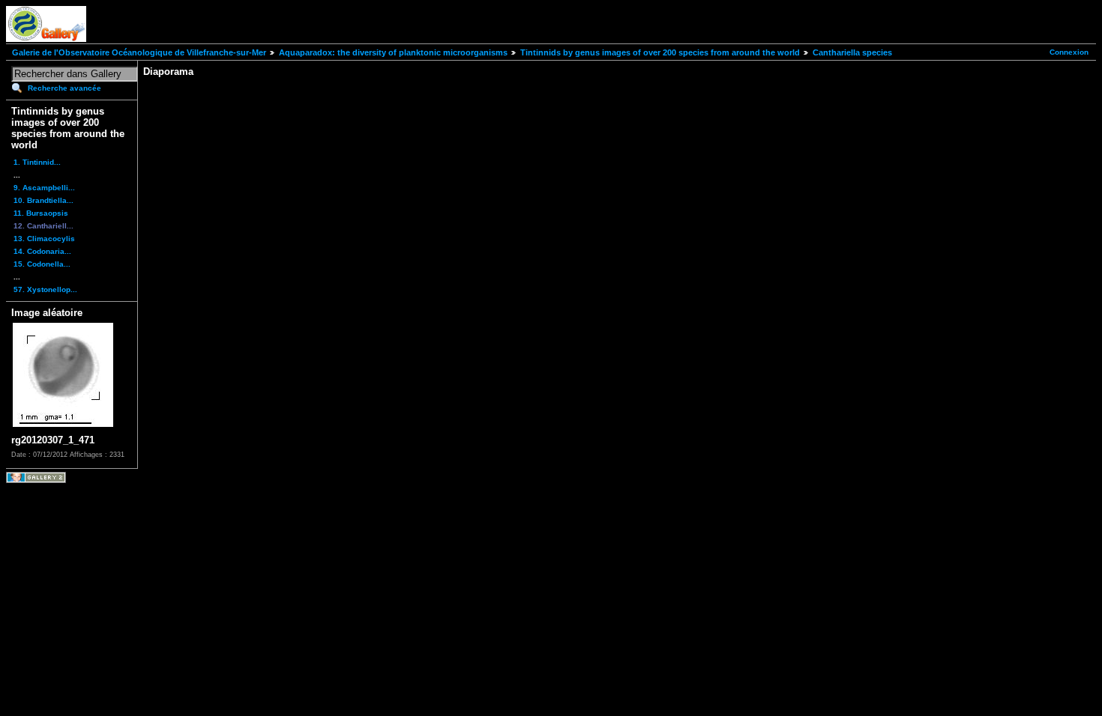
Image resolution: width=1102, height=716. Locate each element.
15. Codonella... (41, 264)
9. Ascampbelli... (44, 187)
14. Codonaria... (42, 251)
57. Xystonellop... (45, 289)
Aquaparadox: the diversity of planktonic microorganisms (393, 52)
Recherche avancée (64, 88)
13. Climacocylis (44, 238)
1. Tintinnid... (37, 162)
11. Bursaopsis (40, 213)
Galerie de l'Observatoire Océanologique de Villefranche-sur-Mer (139, 52)
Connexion (1069, 52)
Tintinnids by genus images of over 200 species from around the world (660, 52)
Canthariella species (852, 52)
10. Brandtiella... (43, 200)
